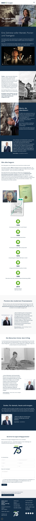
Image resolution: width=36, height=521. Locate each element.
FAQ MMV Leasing (17, 507)
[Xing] (32, 513)
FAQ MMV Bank (17, 505)
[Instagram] (30, 513)
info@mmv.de (4, 514)
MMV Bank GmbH (28, 502)
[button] (2, 359)
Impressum (16, 500)
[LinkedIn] (26, 513)
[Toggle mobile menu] (34, 2)
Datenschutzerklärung (12, 479)
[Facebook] (28, 513)
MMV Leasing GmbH (29, 504)
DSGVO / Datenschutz (17, 503)
